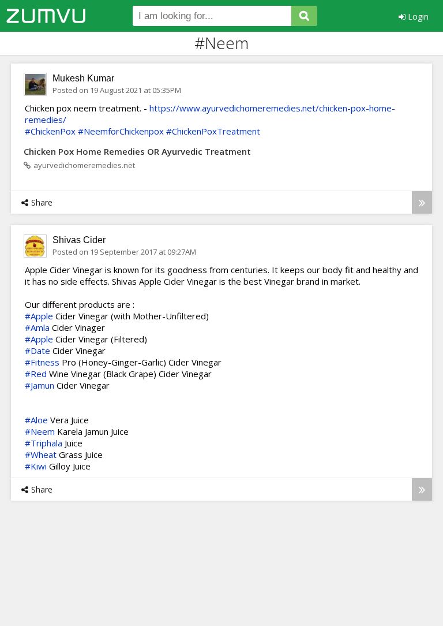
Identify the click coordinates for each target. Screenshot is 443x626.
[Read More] (422, 202)
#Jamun (39, 385)
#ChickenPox (50, 131)
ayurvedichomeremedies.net (84, 165)
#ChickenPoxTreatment (213, 131)
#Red (36, 373)
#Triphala (43, 443)
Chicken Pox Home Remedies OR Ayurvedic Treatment (137, 151)
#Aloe (36, 420)
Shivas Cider (79, 240)
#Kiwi (36, 466)
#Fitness (42, 362)
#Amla (37, 327)
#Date (37, 350)
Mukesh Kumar (83, 78)
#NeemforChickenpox (121, 131)
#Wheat (41, 454)
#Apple (39, 316)
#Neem (40, 431)
